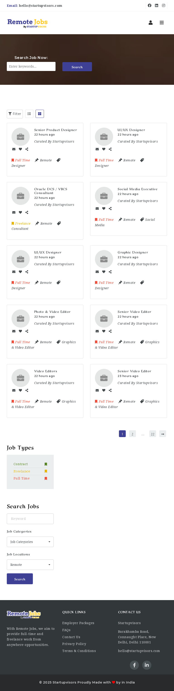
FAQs (66, 630)
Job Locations (18, 554)
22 (152, 433)
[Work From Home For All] (27, 22)
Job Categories (19, 531)
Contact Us (71, 637)
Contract (21, 464)
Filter (16, 114)
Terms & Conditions (79, 651)
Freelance (22, 471)
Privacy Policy (74, 644)
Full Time (22, 478)
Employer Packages (78, 623)
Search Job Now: (31, 58)
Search (77, 66)
